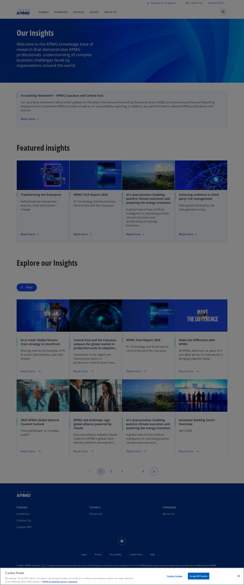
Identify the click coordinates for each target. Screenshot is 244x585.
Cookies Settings (174, 576)
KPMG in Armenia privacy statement (59, 581)
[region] (122, 576)
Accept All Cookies (198, 576)
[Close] (238, 576)
